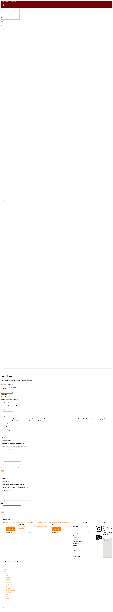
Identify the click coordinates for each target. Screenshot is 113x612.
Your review (3, 459)
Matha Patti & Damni (10, 586)
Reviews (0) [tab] (5, 413)
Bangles (7, 575)
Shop (4, 571)
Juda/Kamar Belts (9, 584)
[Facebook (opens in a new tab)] (3, 4)
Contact (5, 569)
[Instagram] (99, 532)
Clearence (8, 602)
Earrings (7, 581)
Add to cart (4, 394)
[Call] (99, 540)
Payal (7, 594)
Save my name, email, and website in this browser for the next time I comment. (18, 468)
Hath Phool (8, 583)
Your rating (3, 449)
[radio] (12, 388)
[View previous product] (3, 28)
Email (2, 465)
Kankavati (8, 588)
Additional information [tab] (8, 411)
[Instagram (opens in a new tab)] (3, 6)
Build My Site (15, 561)
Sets (10, 402)
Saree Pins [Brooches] (10, 590)
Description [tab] (5, 409)
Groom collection (9, 592)
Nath (7, 596)
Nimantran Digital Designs (25, 561)
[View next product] (9, 199)
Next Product (6, 199)
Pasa (7, 600)
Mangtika (8, 579)
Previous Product (7, 28)
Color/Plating (4, 389)
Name (2, 462)
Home (4, 567)
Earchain (7, 598)
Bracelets (8, 577)
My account (5, 603)
